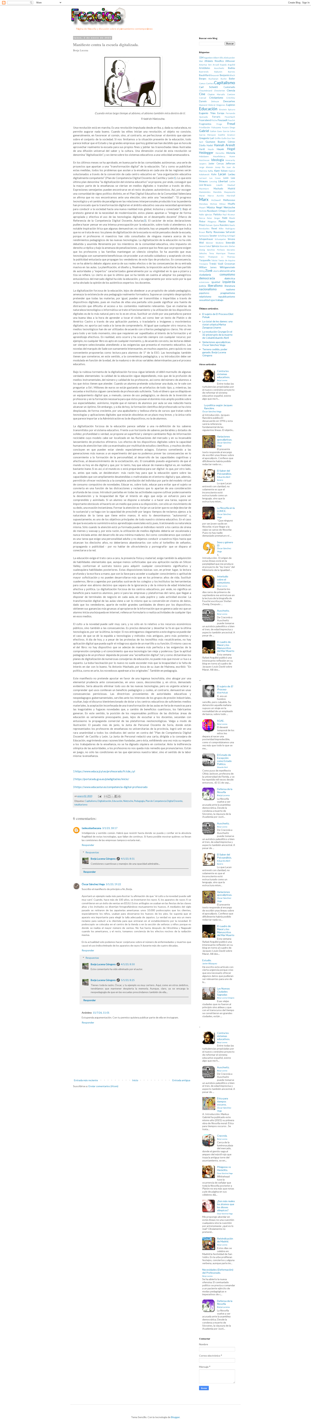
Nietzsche (128, 801)
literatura (230, 285)
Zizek (209, 271)
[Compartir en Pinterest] (119, 796)
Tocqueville (205, 260)
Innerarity (230, 160)
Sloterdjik (230, 242)
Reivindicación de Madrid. (225, 1241)
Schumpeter (220, 239)
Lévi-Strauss (205, 185)
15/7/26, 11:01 (101, 1012)
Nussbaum (212, 211)
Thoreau (231, 257)
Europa (220, 113)
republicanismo (226, 296)
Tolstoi (214, 260)
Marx (203, 199)
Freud (231, 124)
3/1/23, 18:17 (109, 828)
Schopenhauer (206, 239)
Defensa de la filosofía (224, 791)
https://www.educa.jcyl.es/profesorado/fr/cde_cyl (105, 771)
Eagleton (230, 105)
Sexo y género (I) (225, 547)
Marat (202, 195)
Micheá (213, 204)
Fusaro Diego (228, 127)
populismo (204, 293)
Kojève (232, 171)
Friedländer (204, 127)
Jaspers (202, 163)
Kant (217, 170)
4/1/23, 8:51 (128, 858)
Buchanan (213, 79)
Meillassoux (229, 200)
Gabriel (204, 131)
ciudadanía (205, 274)
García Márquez (207, 135)
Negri (219, 207)
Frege (219, 124)
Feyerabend (205, 120)
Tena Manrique (217, 253)
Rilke (221, 228)
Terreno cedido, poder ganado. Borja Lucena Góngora (214, 352)
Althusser (230, 61)
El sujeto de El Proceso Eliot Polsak (217, 315)
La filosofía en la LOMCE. (226, 512)
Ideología (217, 160)
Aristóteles (204, 68)
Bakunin (218, 72)
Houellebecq (219, 156)
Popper (231, 221)
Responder (88, 844)
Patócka (217, 214)
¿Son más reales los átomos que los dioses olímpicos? (226, 1207)
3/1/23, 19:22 (113, 884)
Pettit (224, 218)
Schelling (222, 236)
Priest (202, 225)
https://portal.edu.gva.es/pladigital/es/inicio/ (102, 779)
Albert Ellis (218, 57)
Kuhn (214, 174)
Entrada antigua (181, 1080)
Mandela (217, 192)
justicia (202, 286)
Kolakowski (204, 174)
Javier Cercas (216, 163)
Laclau (231, 174)
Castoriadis (229, 87)
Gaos (219, 131)
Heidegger (206, 153)
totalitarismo (81, 804)
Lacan (222, 174)
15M (201, 57)
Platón (222, 221)
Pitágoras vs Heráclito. (225, 1169)
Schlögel (231, 236)
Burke (224, 79)
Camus (202, 83)
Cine (202, 94)
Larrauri (203, 178)
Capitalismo (91, 801)
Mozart (202, 207)
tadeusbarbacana (91, 828)
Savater (213, 235)
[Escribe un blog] (109, 796)
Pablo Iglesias (205, 214)
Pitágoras (212, 221)
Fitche (214, 120)
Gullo (223, 138)
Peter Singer (213, 218)
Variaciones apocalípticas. (224, 441)
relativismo (205, 296)
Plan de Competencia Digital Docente (164, 801)
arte (232, 270)
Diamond (203, 105)
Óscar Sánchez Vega (93, 884)
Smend (202, 246)
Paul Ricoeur (229, 214)
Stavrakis (224, 246)
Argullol (231, 64)
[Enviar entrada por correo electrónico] (99, 796)
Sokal (208, 246)
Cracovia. (222, 1137)
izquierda (228, 282)
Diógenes (220, 105)
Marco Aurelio (216, 195)
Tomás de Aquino (226, 260)
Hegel (231, 149)
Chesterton (219, 90)
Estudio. (209, 962)
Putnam (209, 225)
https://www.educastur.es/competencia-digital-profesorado (111, 787)
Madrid (231, 188)
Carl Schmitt (208, 86)
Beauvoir (215, 75)
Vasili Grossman (226, 263)
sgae (212, 300)
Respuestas (92, 852)
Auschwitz (219, 68)
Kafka (210, 171)
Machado (218, 188)
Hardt (202, 149)
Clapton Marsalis (216, 94)
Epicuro (231, 109)
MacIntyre (204, 188)
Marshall (231, 195)
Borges (202, 78)
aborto (216, 271)
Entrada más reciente (86, 1080)
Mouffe (231, 204)
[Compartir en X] (112, 796)
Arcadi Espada (220, 64)
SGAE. (222, 722)
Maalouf (231, 185)
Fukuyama (216, 127)
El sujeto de (225, 689)
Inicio (135, 1080)
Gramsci (231, 135)
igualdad (215, 282)
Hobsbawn (204, 156)
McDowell (216, 200)
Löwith (219, 185)
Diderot (211, 105)
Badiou (231, 68)
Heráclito (220, 153)
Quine (216, 225)
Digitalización (104, 801)
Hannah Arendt (224, 145)
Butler (232, 78)
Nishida (202, 211)
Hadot (210, 145)
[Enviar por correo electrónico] (105, 796)
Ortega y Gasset (226, 211)
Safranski (230, 232)
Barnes (231, 72)
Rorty (209, 231)
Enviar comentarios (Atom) (103, 1086)
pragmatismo (227, 292)
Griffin (218, 138)
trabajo (219, 299)
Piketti (232, 218)
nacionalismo (208, 289)
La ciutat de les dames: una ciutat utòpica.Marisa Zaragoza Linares (217, 324)
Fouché (231, 120)
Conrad (202, 98)
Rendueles (204, 228)
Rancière (224, 225)
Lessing (213, 181)
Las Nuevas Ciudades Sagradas (225, 993)
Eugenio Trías (207, 113)
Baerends (204, 72)
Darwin (203, 101)
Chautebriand (205, 90)
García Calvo (229, 131)
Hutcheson (204, 160)
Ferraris (216, 116)
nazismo (230, 289)
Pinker (202, 221)
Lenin (226, 178)
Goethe (221, 135)
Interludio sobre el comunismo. (223, 581)
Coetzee (231, 94)
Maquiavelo (229, 192)
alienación (225, 271)
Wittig (202, 271)
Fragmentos (205, 124)
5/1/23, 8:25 (128, 980)
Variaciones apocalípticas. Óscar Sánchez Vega (216, 343)
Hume (232, 156)
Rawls (232, 225)
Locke (232, 181)
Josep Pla (220, 167)
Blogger (175, 1417)
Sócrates (231, 250)
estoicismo (204, 282)
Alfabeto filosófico (214, 61)
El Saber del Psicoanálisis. (224, 475)
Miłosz (222, 204)
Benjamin (224, 75)
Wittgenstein (227, 267)
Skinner (209, 243)
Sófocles (203, 253)
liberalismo (215, 285)
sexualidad (204, 300)
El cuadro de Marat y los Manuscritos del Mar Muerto (225, 646)
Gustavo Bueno (215, 141)
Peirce (202, 218)
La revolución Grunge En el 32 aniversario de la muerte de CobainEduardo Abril (217, 334)
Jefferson (230, 163)
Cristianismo (216, 97)
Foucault (222, 120)
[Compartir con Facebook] (116, 796)
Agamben (208, 57)
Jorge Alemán (206, 167)
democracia (207, 278)
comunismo (227, 274)
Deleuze (215, 101)
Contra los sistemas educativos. (223, 375)
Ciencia (231, 90)
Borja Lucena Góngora (103, 858)
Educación (117, 801)
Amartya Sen (205, 64)
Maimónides (205, 192)
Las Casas (215, 178)
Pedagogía (139, 801)
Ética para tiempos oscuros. (224, 1104)
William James (208, 267)
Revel (214, 228)
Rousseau (219, 231)
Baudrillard (204, 75)
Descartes (229, 101)
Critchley (230, 98)
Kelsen (224, 170)
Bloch (232, 75)
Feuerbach (230, 117)
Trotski (212, 263)
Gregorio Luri (206, 138)
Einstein (223, 109)
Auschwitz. (223, 612)
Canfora (210, 83)
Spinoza (215, 246)
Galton (213, 131)
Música (211, 207)
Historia (230, 152)
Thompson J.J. (216, 257)
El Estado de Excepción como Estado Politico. (224, 760)
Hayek (220, 149)
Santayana (204, 236)
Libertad (223, 181)
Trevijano (203, 264)
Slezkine (220, 243)
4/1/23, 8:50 (128, 964)
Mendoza (203, 204)
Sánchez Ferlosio (216, 250)
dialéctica (229, 278)
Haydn (211, 149)
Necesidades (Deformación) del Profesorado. (217, 1272)
